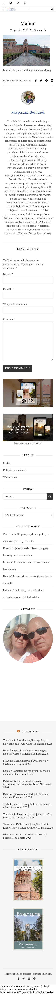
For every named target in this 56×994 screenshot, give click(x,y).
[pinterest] (25, 4)
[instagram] (18, 4)
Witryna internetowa (15, 304)
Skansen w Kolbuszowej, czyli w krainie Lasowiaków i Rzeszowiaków (26, 826)
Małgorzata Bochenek (18, 80)
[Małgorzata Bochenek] (28, 103)
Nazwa (8, 274)
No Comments (38, 30)
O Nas (6, 462)
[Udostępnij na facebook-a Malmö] (36, 80)
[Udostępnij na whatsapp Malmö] (52, 80)
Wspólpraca (10, 477)
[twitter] (10, 4)
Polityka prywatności (15, 470)
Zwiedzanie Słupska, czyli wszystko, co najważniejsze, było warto (25, 742)
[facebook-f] (4, 4)
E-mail (8, 289)
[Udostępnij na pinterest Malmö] (46, 80)
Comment (8, 319)
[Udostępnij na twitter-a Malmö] (41, 80)
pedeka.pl (31, 731)
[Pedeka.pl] (11, 9)
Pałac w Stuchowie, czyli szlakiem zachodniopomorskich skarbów (22, 782)
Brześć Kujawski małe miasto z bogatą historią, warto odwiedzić (25, 752)
